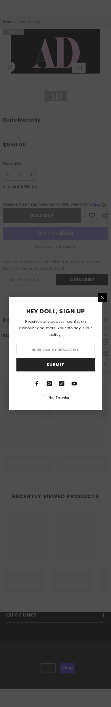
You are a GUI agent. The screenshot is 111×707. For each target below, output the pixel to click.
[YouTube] (74, 383)
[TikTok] (62, 383)
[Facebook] (37, 383)
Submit (55, 365)
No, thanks (59, 397)
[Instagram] (49, 383)
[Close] (102, 297)
